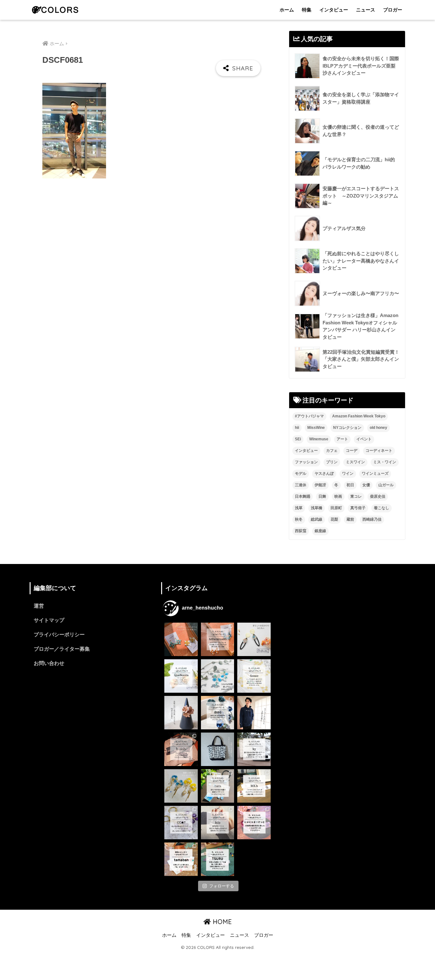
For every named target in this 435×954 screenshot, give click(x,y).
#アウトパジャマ (309, 416)
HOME (221, 922)
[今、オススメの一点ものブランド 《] (217, 639)
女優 (366, 485)
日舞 (322, 496)
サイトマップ (49, 620)
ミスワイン (355, 462)
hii (297, 427)
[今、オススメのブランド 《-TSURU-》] (217, 859)
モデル (300, 473)
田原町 (336, 508)
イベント (364, 439)
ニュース (365, 9)
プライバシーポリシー (59, 634)
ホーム (287, 9)
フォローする (221, 886)
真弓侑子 (358, 508)
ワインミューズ (375, 473)
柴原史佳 (377, 496)
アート (342, 439)
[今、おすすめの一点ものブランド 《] (181, 676)
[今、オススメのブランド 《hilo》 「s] (217, 822)
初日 (350, 485)
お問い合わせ (49, 663)
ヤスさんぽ (324, 473)
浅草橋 (316, 508)
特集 (306, 9)
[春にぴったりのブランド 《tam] (181, 859)
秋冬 (299, 519)
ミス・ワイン (384, 462)
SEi (298, 439)
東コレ (356, 496)
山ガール (386, 485)
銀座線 (320, 531)
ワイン (347, 473)
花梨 (334, 519)
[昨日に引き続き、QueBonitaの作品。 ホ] (254, 639)
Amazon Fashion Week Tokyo (358, 416)
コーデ (351, 450)
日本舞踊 (302, 496)
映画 (338, 496)
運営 (39, 606)
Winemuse (318, 439)
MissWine (316, 427)
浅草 (299, 508)
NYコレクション (347, 427)
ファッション (306, 462)
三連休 (300, 485)
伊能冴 (320, 485)
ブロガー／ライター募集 (62, 649)
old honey (378, 427)
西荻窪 (300, 531)
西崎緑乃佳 (372, 519)
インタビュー (333, 9)
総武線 (316, 519)
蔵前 (350, 519)
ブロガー (392, 9)
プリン (332, 462)
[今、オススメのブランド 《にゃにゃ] (254, 822)
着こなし (381, 508)
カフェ (332, 450)
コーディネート (379, 450)
